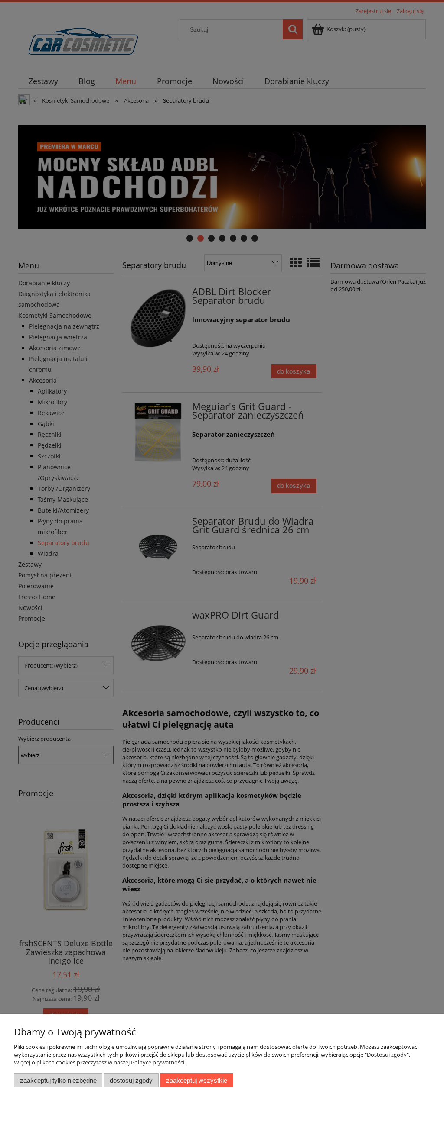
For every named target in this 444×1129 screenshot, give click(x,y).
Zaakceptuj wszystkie (196, 1080)
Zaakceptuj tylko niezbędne (58, 1080)
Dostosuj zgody (131, 1080)
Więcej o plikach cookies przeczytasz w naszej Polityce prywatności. (100, 1062)
